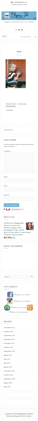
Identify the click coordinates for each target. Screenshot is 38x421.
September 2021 (9, 335)
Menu (5, 36)
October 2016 (8, 375)
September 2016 (9, 379)
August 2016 (8, 383)
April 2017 (7, 363)
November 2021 (9, 327)
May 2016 (7, 387)
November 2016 (9, 371)
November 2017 (9, 343)
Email (6, 186)
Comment (8, 151)
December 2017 (9, 339)
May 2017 (7, 359)
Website (6, 195)
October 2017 (8, 347)
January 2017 (8, 367)
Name (6, 177)
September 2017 (9, 351)
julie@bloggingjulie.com (20, 2)
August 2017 (8, 355)
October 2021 (8, 331)
